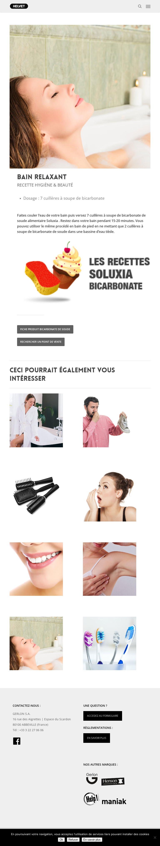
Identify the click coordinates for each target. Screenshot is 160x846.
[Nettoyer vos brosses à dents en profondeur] (117, 644)
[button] (148, 6)
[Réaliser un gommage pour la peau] (44, 421)
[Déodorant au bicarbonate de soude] (117, 570)
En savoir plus (92, 839)
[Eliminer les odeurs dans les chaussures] (117, 421)
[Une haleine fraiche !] (117, 496)
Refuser (73, 839)
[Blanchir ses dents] (44, 570)
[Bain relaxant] (44, 644)
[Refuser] (155, 837)
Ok (61, 839)
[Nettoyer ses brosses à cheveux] (44, 496)
